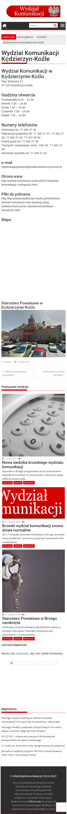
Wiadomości (29, 482)
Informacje (7, 482)
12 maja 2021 (10, 458)
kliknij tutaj (35, 801)
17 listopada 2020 (12, 614)
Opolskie (7, 362)
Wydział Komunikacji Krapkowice (14, 373)
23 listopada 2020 (12, 522)
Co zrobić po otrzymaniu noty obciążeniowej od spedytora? (33, 745)
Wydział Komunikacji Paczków (54, 373)
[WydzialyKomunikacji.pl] (4, 25)
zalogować (22, 653)
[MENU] (62, 25)
